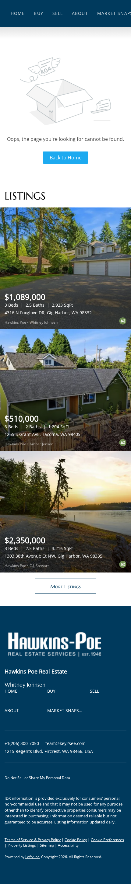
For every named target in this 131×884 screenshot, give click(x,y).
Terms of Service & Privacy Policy (33, 839)
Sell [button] (57, 13)
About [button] (80, 13)
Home (18, 13)
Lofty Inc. (32, 856)
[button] (12, 692)
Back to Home (66, 157)
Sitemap (47, 845)
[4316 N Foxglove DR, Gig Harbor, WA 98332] (65, 268)
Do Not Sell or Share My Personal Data (37, 777)
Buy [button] (38, 13)
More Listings (65, 586)
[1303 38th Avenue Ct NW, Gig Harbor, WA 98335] (65, 512)
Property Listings (22, 845)
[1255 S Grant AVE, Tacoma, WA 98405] (65, 390)
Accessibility (68, 845)
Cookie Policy (76, 839)
